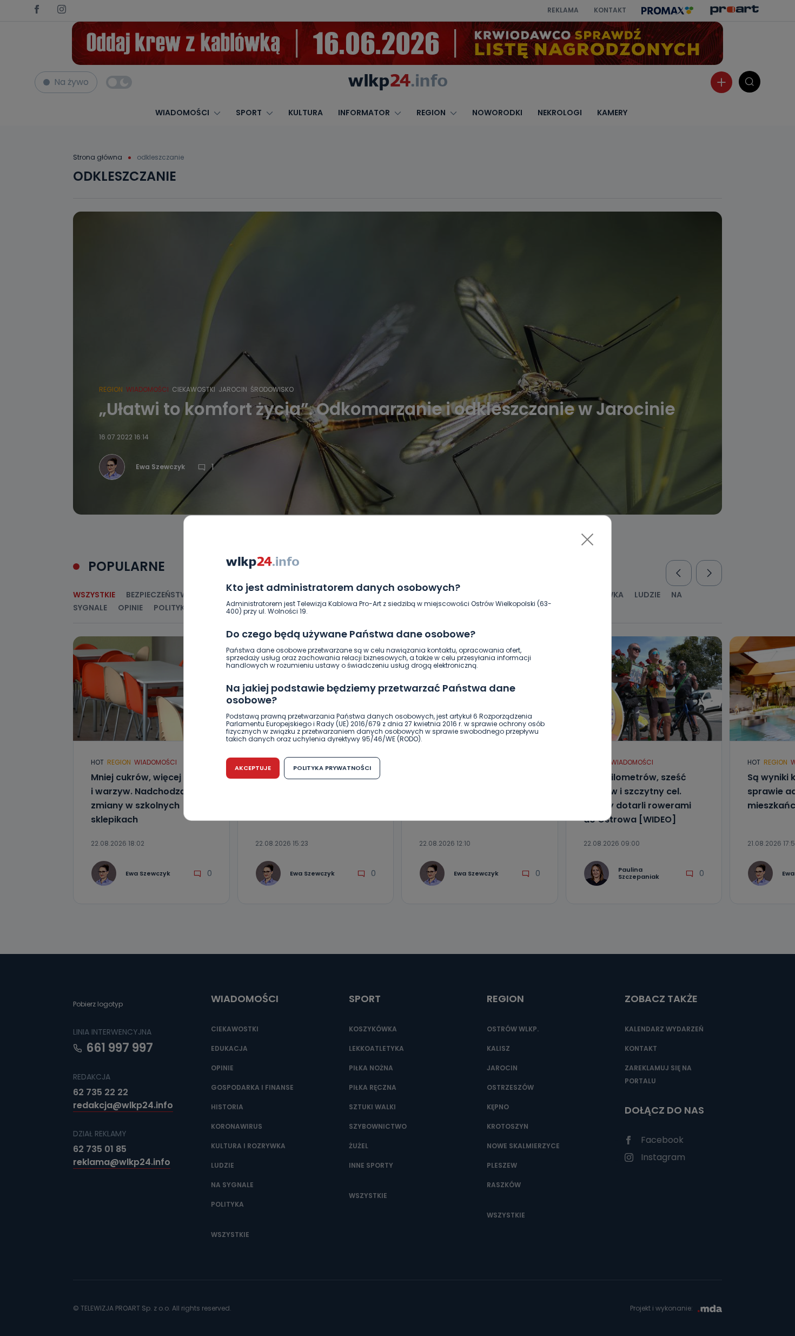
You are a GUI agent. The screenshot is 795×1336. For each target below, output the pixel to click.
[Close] (587, 539)
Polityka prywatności (332, 768)
